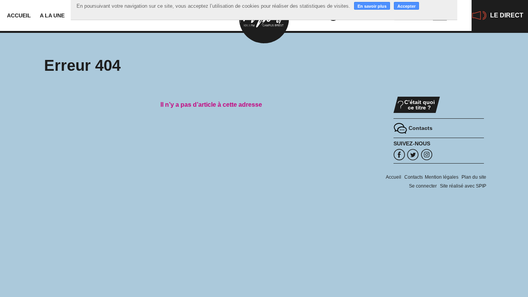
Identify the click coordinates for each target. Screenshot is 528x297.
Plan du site (474, 177)
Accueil (19, 15)
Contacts (413, 177)
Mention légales (441, 177)
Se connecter (423, 186)
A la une (52, 15)
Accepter (406, 6)
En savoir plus (372, 6)
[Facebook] (399, 154)
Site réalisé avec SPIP (463, 186)
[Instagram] (427, 154)
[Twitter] (413, 154)
